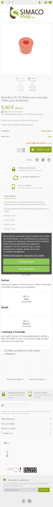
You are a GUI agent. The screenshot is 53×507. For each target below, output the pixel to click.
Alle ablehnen (26, 269)
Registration (44, 490)
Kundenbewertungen (3, 453)
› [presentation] (48, 372)
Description (10, 196)
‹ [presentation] (4, 372)
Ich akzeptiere (26, 261)
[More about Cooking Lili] (13, 470)
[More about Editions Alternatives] (30, 470)
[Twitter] (43, 160)
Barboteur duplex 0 (15, 379)
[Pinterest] (49, 160)
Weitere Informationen (13, 255)
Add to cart (43, 149)
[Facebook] (37, 160)
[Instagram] (29, 501)
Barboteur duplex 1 (37, 379)
